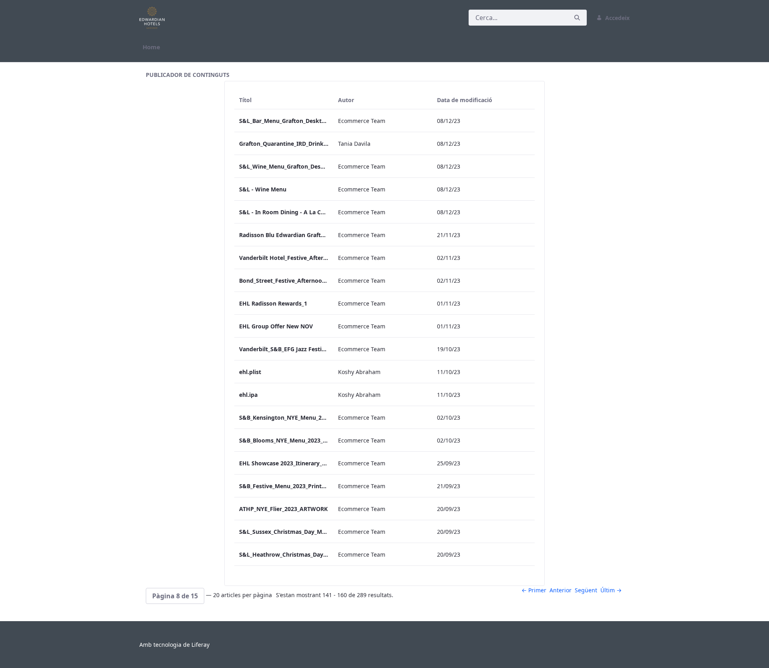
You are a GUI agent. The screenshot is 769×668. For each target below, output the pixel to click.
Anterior (561, 590)
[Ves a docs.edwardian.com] (153, 17)
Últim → (611, 590)
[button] (175, 596)
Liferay (200, 644)
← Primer (533, 590)
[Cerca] (577, 18)
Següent (586, 590)
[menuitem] (151, 47)
